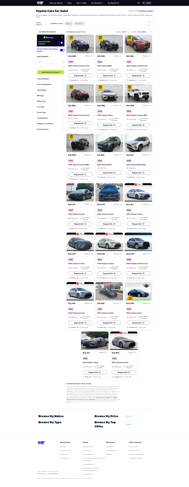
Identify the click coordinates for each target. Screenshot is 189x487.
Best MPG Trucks (134, 450)
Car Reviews (64, 454)
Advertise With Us (89, 464)
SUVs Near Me (133, 447)
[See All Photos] (80, 44)
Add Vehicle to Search (51, 72)
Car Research (64, 458)
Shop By (63, 447)
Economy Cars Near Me (136, 454)
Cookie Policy (87, 474)
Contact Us (86, 450)
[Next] (92, 44)
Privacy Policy (53, 474)
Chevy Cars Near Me (135, 458)
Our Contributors (111, 450)
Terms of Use (41, 474)
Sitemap (109, 454)
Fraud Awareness (88, 454)
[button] (138, 3)
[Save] (91, 37)
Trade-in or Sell (65, 450)
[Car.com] (40, 2)
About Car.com (88, 447)
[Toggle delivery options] (62, 50)
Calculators (110, 447)
